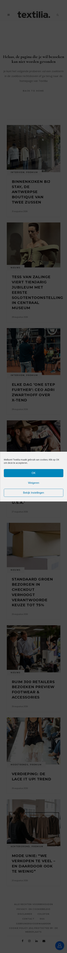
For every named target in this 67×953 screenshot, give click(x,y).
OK (34, 472)
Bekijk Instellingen (33, 492)
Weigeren (33, 482)
